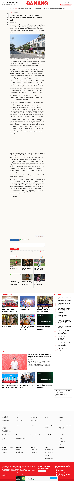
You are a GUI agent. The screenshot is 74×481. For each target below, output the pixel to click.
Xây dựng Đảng (5, 416)
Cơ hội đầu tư (19, 447)
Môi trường (4, 427)
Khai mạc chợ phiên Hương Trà (9, 326)
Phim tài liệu (61, 439)
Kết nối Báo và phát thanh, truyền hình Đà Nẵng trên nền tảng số (62, 466)
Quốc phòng (4, 438)
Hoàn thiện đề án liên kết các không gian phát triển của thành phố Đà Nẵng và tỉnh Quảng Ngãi (64, 310)
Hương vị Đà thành (62, 441)
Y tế (33, 8)
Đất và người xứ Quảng (49, 449)
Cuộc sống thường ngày (6, 431)
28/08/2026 (6, 4)
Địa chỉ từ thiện (5, 430)
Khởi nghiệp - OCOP (34, 417)
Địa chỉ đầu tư (18, 449)
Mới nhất (13, 4)
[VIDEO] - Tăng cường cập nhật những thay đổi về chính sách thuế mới (44, 309)
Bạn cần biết (33, 436)
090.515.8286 (69, 4)
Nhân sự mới (4, 421)
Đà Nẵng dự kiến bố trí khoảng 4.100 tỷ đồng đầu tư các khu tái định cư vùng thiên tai (65, 332)
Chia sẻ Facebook (15, 239)
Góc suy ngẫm (33, 451)
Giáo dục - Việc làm (19, 416)
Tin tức (46, 451)
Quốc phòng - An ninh (7, 434)
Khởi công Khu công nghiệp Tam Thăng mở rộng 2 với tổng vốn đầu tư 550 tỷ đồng (64, 321)
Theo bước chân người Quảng (59, 8)
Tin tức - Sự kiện (62, 436)
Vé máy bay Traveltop (59, 392)
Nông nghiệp (4, 449)
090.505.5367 (64, 4)
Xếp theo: (33, 251)
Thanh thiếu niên (19, 420)
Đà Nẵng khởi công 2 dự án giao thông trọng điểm (64, 304)
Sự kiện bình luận (34, 447)
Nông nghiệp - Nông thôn (7, 447)
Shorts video (61, 447)
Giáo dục (22, 8)
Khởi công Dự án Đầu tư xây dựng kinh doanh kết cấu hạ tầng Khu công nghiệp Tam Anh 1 (10, 386)
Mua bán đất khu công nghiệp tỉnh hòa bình (63, 390)
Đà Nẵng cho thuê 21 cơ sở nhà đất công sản (27, 308)
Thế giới (43, 8)
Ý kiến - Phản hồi (19, 436)
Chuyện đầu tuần (34, 449)
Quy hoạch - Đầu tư (34, 416)
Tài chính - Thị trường (34, 420)
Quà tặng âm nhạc (48, 455)
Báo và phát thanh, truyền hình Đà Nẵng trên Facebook (64, 472)
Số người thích (42, 251)
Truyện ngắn (61, 417)
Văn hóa (60, 421)
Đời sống (36, 8)
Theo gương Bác (5, 417)
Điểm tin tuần (61, 442)
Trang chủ (12, 12)
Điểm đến (46, 417)
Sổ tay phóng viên (34, 452)
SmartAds (31, 479)
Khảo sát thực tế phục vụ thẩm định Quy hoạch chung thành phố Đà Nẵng (64, 338)
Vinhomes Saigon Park (59, 394)
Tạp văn (60, 420)
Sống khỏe (4, 428)
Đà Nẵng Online (61, 470)
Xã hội (13, 8)
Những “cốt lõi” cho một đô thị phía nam (64, 327)
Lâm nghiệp (4, 452)
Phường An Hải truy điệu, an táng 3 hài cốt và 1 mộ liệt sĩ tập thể (27, 385)
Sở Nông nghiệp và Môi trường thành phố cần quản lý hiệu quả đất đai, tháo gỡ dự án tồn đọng (39, 356)
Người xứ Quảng (62, 428)
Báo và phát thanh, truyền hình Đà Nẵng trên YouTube (64, 475)
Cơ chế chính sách (19, 452)
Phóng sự (60, 438)
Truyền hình (61, 434)
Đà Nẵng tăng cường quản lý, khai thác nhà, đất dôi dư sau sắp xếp (27, 327)
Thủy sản (4, 451)
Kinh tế (16, 8)
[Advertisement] (27, 144)
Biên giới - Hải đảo (5, 439)
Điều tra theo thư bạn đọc (21, 438)
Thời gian (37, 251)
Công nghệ (47, 427)
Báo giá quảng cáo (42, 470)
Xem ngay (53, 478)
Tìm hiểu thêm (48, 331)
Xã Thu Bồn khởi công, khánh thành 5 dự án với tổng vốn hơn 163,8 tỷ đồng (9, 309)
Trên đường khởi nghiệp (49, 458)
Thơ (59, 416)
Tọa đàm (60, 444)
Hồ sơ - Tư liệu (61, 427)
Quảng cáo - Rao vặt (49, 434)
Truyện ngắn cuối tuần (49, 452)
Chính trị (10, 8)
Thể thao (40, 8)
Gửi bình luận (14, 248)
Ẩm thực (46, 416)
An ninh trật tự (5, 436)
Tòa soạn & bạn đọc (20, 434)
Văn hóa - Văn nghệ (28, 8)
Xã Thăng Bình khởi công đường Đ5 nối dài (63, 349)
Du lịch (19, 8)
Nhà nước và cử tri (5, 420)
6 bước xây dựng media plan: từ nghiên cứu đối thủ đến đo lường (44, 327)
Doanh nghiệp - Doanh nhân (21, 451)
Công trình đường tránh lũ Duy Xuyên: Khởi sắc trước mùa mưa (65, 316)
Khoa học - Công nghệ (50, 8)
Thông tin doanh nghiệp (36, 434)
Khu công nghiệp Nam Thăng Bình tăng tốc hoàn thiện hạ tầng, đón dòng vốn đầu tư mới (64, 299)
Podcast (46, 447)
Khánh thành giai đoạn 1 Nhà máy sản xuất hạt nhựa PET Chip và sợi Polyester (64, 344)
